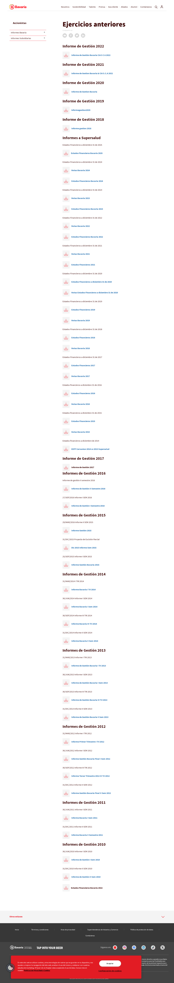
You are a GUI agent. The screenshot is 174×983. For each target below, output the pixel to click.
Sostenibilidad (79, 6)
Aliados (124, 6)
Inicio (17, 929)
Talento (92, 6)
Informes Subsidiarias (21, 38)
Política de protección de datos (141, 929)
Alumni (134, 6)
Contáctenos (90, 935)
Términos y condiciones (39, 929)
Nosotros (65, 6)
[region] (76, 967)
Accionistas (19, 23)
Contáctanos (146, 6)
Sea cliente (113, 6)
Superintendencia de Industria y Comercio (102, 929)
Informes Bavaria (18, 32)
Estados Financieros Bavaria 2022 (86, 887)
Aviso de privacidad (68, 929)
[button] (87, 916)
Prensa (102, 6)
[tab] (87, 917)
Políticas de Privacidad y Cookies (37, 970)
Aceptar (110, 963)
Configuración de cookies (110, 971)
